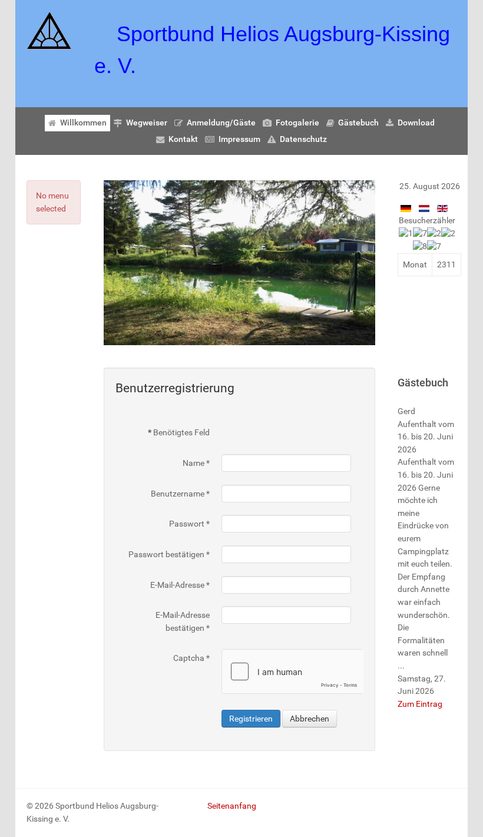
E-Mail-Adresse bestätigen (183, 621)
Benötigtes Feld (179, 433)
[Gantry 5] (49, 30)
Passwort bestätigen (169, 555)
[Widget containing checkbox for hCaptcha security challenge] (292, 671)
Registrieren (251, 718)
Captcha (191, 658)
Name (196, 463)
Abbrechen (309, 718)
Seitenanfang (231, 806)
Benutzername (180, 494)
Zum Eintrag (420, 704)
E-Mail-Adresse (180, 585)
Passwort (189, 524)
